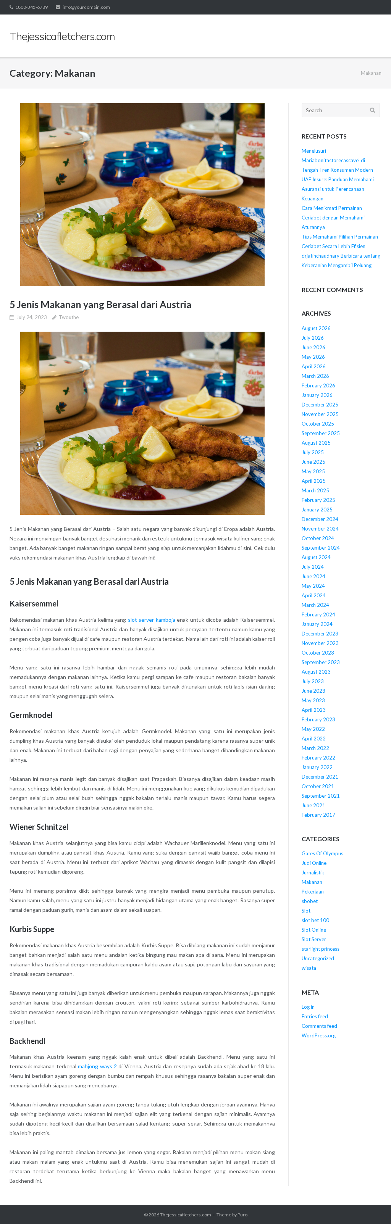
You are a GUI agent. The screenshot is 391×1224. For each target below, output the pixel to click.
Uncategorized (318, 958)
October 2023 (318, 653)
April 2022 (314, 738)
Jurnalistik (313, 872)
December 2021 (320, 777)
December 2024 (320, 519)
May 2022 (313, 729)
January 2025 (317, 509)
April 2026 (314, 366)
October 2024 (318, 538)
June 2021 (313, 805)
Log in (308, 1007)
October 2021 (318, 786)
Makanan (312, 882)
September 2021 (321, 796)
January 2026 (317, 395)
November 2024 (320, 529)
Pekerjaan (313, 892)
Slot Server (314, 939)
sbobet (310, 901)
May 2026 (313, 357)
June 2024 (313, 576)
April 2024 (314, 595)
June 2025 (313, 462)
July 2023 (313, 681)
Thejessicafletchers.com (185, 1215)
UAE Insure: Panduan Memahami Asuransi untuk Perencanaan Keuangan (338, 189)
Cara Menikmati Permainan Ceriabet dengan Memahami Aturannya (333, 217)
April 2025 (314, 481)
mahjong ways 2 (97, 1066)
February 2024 (318, 614)
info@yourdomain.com (86, 7)
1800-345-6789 (31, 7)
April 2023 (314, 710)
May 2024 (313, 586)
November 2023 (320, 643)
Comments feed (319, 1026)
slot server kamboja (151, 619)
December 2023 (320, 634)
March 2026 (315, 376)
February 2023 (318, 719)
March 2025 (315, 490)
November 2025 (320, 414)
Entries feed (315, 1016)
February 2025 (318, 500)
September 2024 (321, 548)
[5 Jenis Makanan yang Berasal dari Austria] (142, 194)
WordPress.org (319, 1035)
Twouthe (69, 317)
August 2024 (316, 557)
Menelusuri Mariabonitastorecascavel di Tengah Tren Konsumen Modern (337, 160)
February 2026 (318, 385)
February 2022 (318, 758)
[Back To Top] (372, 1205)
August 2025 (316, 443)
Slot (306, 911)
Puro (242, 1215)
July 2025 (313, 452)
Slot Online (314, 930)
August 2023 (316, 672)
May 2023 (313, 700)
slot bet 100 (315, 920)
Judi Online (314, 863)
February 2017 (318, 815)
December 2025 (320, 405)
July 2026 (313, 338)
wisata (309, 968)
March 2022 (315, 748)
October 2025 (318, 424)
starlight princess (320, 949)
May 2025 (313, 471)
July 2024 (313, 567)
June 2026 (313, 347)
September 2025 (321, 433)
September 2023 (321, 662)
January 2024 (317, 624)
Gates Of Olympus (322, 853)
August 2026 (316, 328)
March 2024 (315, 605)
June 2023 (313, 691)
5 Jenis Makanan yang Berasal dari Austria (100, 304)
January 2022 (317, 767)
